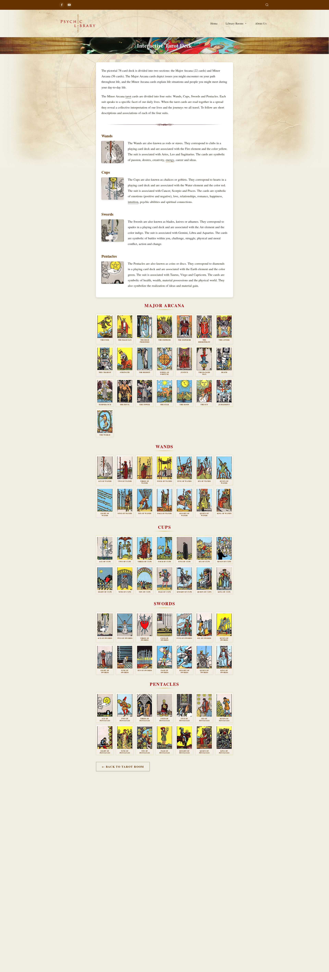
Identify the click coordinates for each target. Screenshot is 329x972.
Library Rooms (234, 23)
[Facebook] (61, 5)
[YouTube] (69, 5)
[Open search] (267, 5)
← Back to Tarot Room (123, 767)
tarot (128, 96)
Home (213, 23)
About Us (261, 23)
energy (170, 160)
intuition (133, 202)
